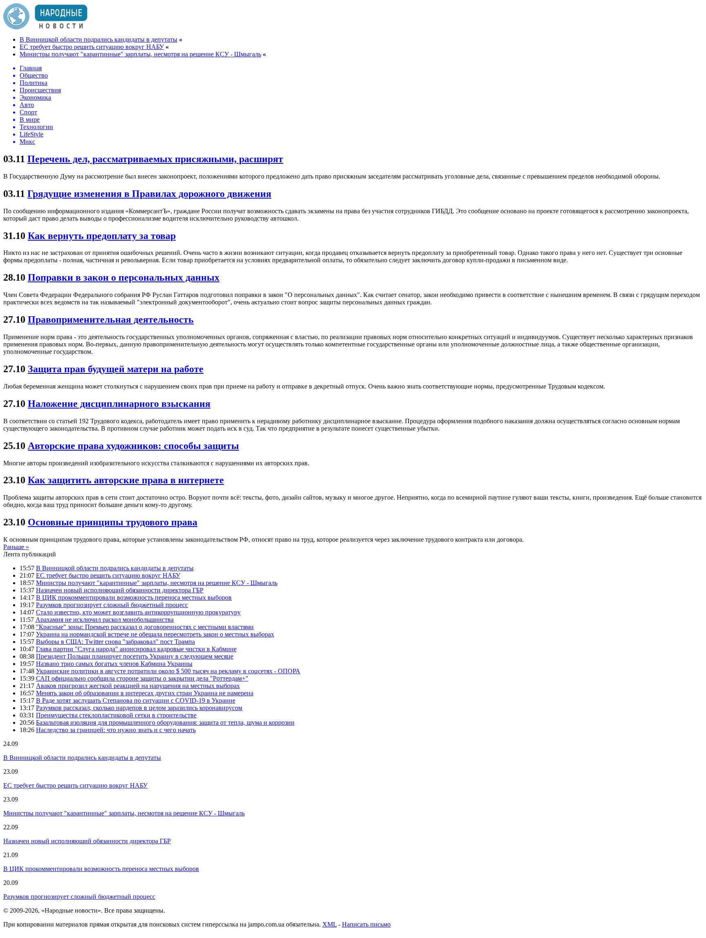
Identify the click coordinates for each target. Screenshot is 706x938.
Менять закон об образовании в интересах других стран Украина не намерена (144, 693)
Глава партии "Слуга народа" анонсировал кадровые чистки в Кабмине (136, 648)
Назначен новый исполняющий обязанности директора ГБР (119, 590)
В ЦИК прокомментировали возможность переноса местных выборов (134, 597)
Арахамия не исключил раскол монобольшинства (105, 619)
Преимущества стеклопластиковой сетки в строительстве (116, 715)
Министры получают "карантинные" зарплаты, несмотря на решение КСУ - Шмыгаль (140, 54)
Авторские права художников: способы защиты (133, 445)
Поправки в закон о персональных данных (123, 277)
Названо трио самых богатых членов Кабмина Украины (114, 663)
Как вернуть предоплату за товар (102, 235)
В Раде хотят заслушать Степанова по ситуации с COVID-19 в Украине (135, 700)
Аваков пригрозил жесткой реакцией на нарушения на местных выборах (138, 685)
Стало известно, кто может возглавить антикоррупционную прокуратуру (138, 612)
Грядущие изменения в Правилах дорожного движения (149, 193)
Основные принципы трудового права (112, 522)
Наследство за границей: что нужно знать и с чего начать (116, 729)
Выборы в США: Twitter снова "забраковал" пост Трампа (115, 641)
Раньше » (16, 546)
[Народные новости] (45, 27)
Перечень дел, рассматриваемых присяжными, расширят (155, 159)
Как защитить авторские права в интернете (126, 480)
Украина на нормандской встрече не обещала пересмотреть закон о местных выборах (155, 634)
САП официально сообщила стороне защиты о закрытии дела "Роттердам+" (142, 678)
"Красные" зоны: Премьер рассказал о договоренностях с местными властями (145, 626)
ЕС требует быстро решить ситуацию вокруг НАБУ (92, 46)
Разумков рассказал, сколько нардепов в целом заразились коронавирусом (139, 707)
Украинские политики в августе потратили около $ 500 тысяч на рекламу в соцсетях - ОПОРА (168, 671)
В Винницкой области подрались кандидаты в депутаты (98, 39)
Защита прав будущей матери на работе (115, 369)
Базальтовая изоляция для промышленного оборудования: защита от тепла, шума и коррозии (165, 722)
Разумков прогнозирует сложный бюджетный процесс (112, 604)
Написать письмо (366, 924)
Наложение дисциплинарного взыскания (119, 403)
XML (329, 924)
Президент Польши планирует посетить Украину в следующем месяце (134, 656)
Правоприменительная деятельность (111, 319)
